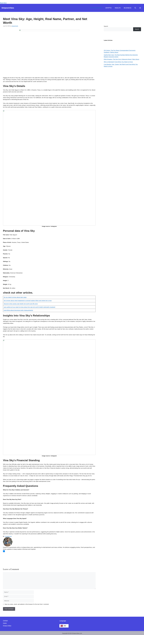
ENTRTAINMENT (96, 8)
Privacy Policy (7, 625)
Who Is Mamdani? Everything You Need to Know (118, 62)
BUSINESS (127, 8)
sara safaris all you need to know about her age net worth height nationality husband (29, 307)
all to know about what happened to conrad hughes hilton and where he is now (28, 300)
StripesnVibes (8, 8)
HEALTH (118, 8)
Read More (3, 3)
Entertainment (8, 536)
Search (106, 26)
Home (5, 623)
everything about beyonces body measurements (18, 310)
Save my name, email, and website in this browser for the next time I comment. (27, 604)
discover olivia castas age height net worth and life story (21, 304)
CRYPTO (108, 8)
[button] (135, 8)
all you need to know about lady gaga (15, 297)
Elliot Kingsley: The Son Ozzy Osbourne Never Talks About (121, 59)
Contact (5, 620)
